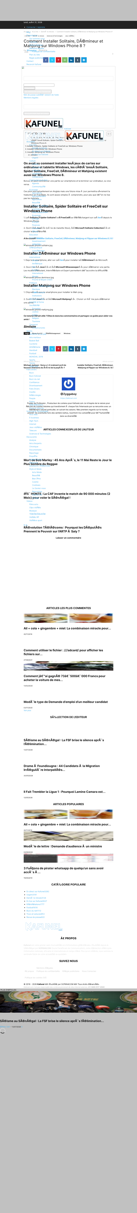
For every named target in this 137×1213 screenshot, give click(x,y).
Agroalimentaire (39, 196)
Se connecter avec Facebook (37, 91)
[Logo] (44, 141)
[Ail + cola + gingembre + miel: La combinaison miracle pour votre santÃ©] (68, 618)
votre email (28, 110)
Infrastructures (38, 328)
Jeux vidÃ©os (35, 427)
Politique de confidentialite (43, 51)
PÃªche (35, 231)
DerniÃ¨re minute (39, 148)
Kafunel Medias (36, 45)
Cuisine (35, 482)
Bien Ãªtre (36, 478)
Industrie (36, 228)
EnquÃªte (33, 456)
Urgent (35, 157)
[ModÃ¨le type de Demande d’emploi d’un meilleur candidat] (68, 691)
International (34, 257)
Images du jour (35, 459)
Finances (36, 225)
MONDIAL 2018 (36, 356)
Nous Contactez (89, 971)
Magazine (33, 462)
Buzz (31, 373)
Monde (35, 276)
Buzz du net (34, 379)
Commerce (37, 209)
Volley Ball (33, 366)
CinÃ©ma (36, 170)
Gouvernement (38, 292)
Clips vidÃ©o (35, 507)
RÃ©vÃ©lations (36, 405)
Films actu (33, 504)
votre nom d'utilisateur (33, 82)
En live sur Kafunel (40, 154)
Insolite (32, 392)
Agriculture (37, 193)
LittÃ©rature (37, 177)
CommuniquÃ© (38, 186)
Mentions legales (36, 48)
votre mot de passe (62, 85)
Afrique (35, 260)
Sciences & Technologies (37, 411)
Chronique (33, 446)
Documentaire (35, 450)
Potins (32, 401)
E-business (34, 417)
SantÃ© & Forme (36, 302)
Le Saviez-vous (39, 488)
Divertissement (35, 385)
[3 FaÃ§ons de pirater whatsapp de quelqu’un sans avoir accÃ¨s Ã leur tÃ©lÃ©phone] (68, 858)
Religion (35, 318)
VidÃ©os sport (35, 520)
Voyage (35, 498)
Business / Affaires (40, 206)
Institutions (37, 295)
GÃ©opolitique (35, 247)
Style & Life (37, 494)
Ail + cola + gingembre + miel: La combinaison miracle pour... (67, 628)
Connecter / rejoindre (35, 27)
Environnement (35, 238)
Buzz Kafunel (35, 376)
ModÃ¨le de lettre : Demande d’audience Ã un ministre (63, 846)
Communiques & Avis (38, 180)
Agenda (35, 183)
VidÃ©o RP (34, 517)
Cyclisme (33, 344)
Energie (35, 222)
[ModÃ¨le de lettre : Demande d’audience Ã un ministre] (68, 836)
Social (34, 315)
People (32, 398)
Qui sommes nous (37, 38)
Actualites (30, 141)
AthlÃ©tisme (34, 347)
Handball (33, 350)
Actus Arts (36, 167)
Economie (33, 190)
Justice (35, 312)
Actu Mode (37, 472)
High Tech (33, 421)
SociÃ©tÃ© (34, 305)
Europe (35, 270)
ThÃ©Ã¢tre (37, 174)
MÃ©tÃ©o (36, 244)
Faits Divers (34, 389)
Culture (32, 161)
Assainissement (38, 241)
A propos (33, 42)
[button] (28, 135)
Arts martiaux (35, 337)
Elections (36, 289)
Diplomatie (36, 254)
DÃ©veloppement (40, 212)
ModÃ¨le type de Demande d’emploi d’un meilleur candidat (66, 702)
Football (32, 353)
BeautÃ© (36, 202)
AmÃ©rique (37, 263)
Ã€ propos (29, 971)
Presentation (31, 35)
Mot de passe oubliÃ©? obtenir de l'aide (41, 95)
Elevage (35, 218)
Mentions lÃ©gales (45, 968)
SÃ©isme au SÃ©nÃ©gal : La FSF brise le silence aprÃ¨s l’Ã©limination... (52, 1021)
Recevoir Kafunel (33, 64)
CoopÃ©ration (38, 251)
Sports (29, 331)
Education (33, 235)
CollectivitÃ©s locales (41, 286)
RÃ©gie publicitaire (70, 971)
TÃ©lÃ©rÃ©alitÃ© (37, 514)
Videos (29, 501)
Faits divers (31, 369)
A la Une (33, 145)
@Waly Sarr (5, 1026)
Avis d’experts (35, 443)
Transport (33, 324)
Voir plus (27, 710)
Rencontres (37, 491)
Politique (33, 283)
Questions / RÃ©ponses (39, 466)
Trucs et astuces (36, 408)
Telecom (33, 430)
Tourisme (36, 321)
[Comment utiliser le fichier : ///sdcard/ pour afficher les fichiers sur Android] (68, 640)
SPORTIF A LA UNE (37, 334)
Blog (28, 32)
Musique (33, 511)
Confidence (34, 382)
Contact (29, 61)
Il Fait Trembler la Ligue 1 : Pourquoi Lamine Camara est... (65, 791)
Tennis (32, 363)
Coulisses (36, 485)
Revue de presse (36, 299)
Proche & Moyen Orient (42, 279)
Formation (36, 308)
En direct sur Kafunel (41, 151)
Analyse (32, 440)
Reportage (34, 453)
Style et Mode (35, 469)
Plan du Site (34, 54)
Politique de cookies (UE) (36, 977)
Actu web (33, 414)
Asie (34, 267)
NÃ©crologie (35, 395)
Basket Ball (34, 340)
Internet (32, 424)
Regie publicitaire (36, 58)
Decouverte (31, 437)
